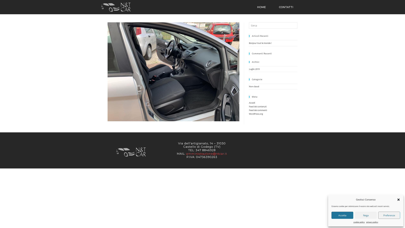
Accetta (342, 215)
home (261, 7)
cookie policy (359, 222)
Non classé (254, 86)
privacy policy (372, 222)
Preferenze (389, 215)
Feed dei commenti (258, 110)
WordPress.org (256, 113)
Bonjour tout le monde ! (260, 43)
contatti (286, 7)
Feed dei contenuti (258, 106)
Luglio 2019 (254, 69)
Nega (366, 215)
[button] (398, 199)
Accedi (252, 102)
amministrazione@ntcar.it (206, 153)
